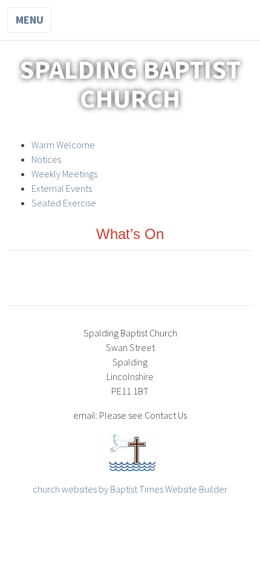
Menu (30, 20)
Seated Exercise (63, 203)
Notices (46, 159)
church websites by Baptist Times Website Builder (130, 489)
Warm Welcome (63, 145)
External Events (61, 188)
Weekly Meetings (64, 174)
